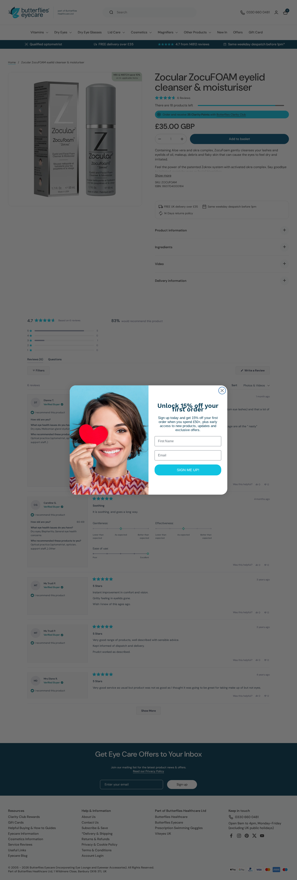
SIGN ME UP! (188, 470)
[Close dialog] (222, 390)
